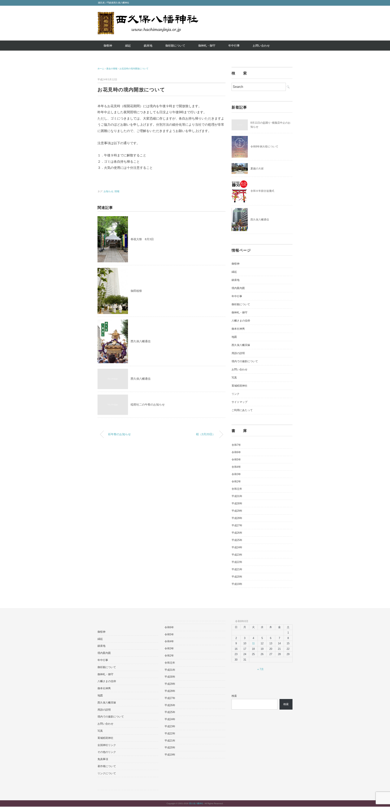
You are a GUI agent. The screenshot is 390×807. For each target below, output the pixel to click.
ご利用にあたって (242, 410)
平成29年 (237, 510)
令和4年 (236, 466)
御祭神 (108, 45)
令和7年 (236, 444)
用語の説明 (238, 353)
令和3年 (236, 474)
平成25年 (237, 540)
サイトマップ (239, 402)
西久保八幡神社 (196, 803)
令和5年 (236, 459)
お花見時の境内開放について (133, 68)
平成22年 (237, 562)
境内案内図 (238, 288)
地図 (234, 336)
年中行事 (234, 45)
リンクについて (107, 773)
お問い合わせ (261, 45)
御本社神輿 (238, 328)
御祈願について (175, 45)
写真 (234, 377)
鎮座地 (148, 45)
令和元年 (237, 488)
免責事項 (103, 759)
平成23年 (237, 554)
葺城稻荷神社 (239, 385)
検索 (234, 695)
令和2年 (236, 481)
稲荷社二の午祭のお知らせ (148, 404)
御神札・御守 (206, 45)
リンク (235, 393)
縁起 (128, 45)
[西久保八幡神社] (148, 14)
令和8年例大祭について (264, 146)
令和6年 (236, 452)
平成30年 (237, 503)
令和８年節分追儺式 (262, 190)
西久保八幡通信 (141, 341)
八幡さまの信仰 (241, 320)
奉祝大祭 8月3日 (142, 239)
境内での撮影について (245, 361)
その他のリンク (107, 752)
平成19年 (237, 584)
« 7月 (260, 669)
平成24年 (237, 547)
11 (253, 643)
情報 (117, 191)
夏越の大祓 (257, 168)
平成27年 (237, 525)
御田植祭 (136, 290)
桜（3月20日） (205, 434)
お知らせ (108, 191)
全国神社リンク (107, 745)
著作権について (107, 766)
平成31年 (237, 496)
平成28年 (237, 518)
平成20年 (237, 576)
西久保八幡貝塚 (241, 345)
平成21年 (237, 569)
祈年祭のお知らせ (119, 434)
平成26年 (237, 532)
